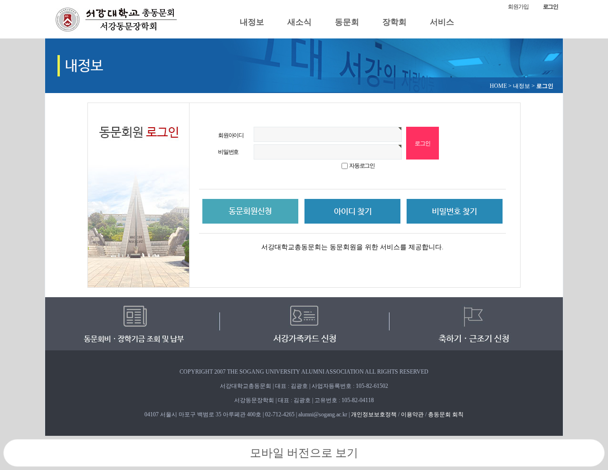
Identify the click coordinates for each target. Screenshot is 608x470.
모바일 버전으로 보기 (304, 453)
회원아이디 (231, 135)
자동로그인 (362, 165)
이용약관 (412, 414)
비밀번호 (228, 152)
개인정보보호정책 (374, 414)
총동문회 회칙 (446, 414)
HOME (498, 86)
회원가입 (518, 6)
